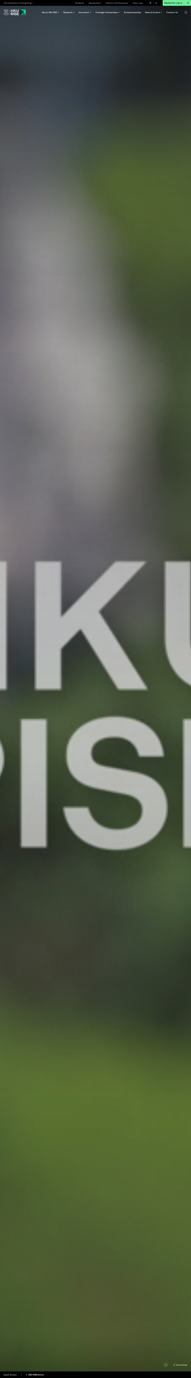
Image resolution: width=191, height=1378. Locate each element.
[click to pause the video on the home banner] (166, 1365)
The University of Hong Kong (17, 3)
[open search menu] (185, 12)
